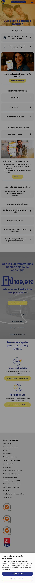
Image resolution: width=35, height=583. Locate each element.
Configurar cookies (18, 579)
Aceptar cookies (18, 574)
